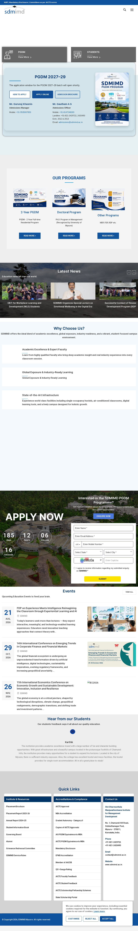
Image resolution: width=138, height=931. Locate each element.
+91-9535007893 (23, 112)
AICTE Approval (62, 806)
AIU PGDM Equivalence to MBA (69, 834)
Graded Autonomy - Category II (69, 820)
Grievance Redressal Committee (20, 848)
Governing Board (13, 834)
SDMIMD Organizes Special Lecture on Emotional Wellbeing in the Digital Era (73, 305)
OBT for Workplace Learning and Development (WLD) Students (24, 305)
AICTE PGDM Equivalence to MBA (70, 841)
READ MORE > (30, 236)
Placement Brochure (15, 806)
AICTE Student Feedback (66, 883)
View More (24, 57)
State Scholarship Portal (66, 897)
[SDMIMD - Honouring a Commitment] (14, 10)
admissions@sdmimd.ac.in (71, 122)
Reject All (90, 919)
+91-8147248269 (66, 112)
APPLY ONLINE (42, 94)
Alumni (9, 841)
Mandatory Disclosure (18, 2)
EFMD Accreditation (64, 855)
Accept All (108, 919)
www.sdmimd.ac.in (113, 865)
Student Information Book (17, 827)
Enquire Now (103, 516)
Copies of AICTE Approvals (67, 827)
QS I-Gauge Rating (64, 869)
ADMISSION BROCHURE (67, 94)
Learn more (99, 911)
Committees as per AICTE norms (43, 2)
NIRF (6, 2)
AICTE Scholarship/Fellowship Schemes (73, 890)
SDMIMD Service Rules (16, 855)
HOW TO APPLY (19, 94)
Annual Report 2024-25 (16, 820)
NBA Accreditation (64, 813)
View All (129, 592)
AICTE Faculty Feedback (66, 876)
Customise (73, 919)
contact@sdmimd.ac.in (115, 855)
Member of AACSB (64, 862)
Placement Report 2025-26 (18, 813)
